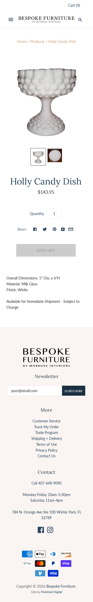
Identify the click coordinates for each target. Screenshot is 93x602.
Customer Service (46, 421)
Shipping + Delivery (46, 438)
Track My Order (46, 427)
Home (22, 41)
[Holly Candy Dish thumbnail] (38, 157)
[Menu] (11, 20)
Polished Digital (51, 592)
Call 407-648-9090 (46, 483)
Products (37, 41)
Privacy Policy (46, 450)
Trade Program (46, 432)
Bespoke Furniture (60, 586)
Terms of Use (46, 444)
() (74, 5)
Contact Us (47, 456)
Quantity (37, 213)
